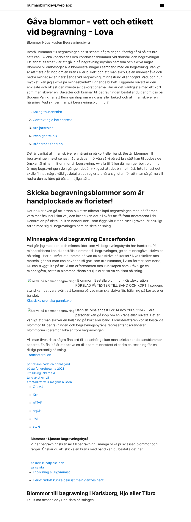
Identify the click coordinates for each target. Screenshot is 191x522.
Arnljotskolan (43, 128)
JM (35, 419)
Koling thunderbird (47, 112)
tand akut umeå (38, 377)
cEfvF (37, 403)
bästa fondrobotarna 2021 (45, 368)
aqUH (37, 411)
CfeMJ (38, 387)
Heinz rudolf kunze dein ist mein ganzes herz (68, 480)
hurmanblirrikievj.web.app (49, 5)
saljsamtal (38, 467)
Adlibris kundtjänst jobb (47, 463)
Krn (35, 395)
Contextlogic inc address (52, 120)
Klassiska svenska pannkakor (50, 300)
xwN (36, 427)
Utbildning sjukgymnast (51, 472)
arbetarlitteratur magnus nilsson (49, 382)
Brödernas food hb (48, 144)
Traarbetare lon (39, 355)
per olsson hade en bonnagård (48, 364)
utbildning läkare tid (41, 373)
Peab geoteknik (45, 136)
